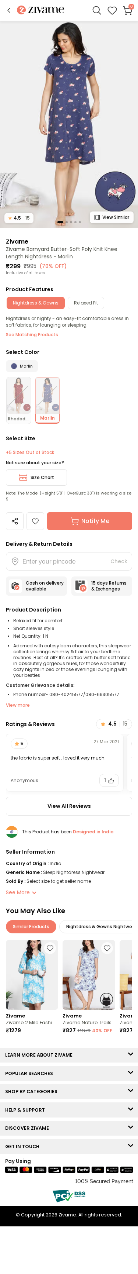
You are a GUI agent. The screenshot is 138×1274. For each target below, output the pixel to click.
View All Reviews (69, 806)
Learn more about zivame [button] (40, 1055)
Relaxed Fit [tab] (86, 303)
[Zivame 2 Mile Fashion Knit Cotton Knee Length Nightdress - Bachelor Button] (32, 975)
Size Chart (42, 477)
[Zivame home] (40, 11)
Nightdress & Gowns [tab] (36, 303)
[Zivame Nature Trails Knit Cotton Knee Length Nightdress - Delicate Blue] (89, 975)
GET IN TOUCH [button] (24, 1146)
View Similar (115, 217)
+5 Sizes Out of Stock (30, 452)
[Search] (97, 10)
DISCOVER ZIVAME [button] (28, 1128)
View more (18, 705)
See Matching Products (32, 334)
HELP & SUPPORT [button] (26, 1110)
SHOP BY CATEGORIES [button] (33, 1091)
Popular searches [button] (30, 1073)
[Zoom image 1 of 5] (69, 124)
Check (118, 561)
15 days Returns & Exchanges (109, 586)
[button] (8, 10)
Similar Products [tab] (31, 926)
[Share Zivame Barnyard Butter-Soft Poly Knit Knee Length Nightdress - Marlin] (15, 521)
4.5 (19, 218)
